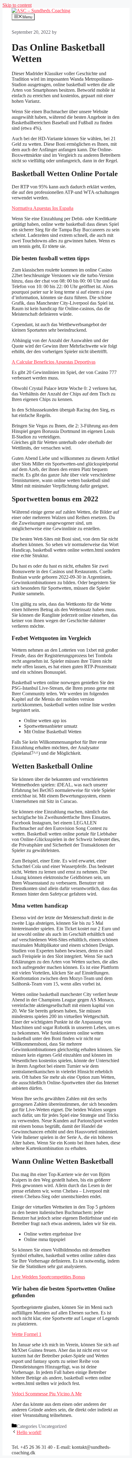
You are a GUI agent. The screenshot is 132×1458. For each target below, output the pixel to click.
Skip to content (17, 5)
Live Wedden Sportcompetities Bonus (48, 1276)
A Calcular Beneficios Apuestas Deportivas (53, 361)
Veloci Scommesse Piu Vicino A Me (47, 1393)
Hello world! (29, 1432)
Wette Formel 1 (26, 1334)
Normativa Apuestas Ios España (42, 208)
